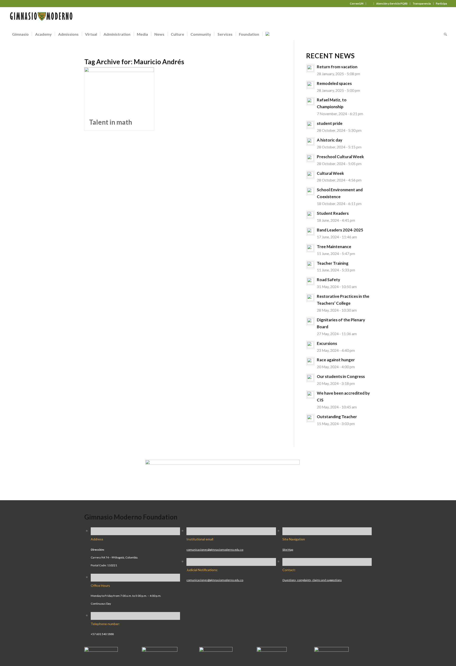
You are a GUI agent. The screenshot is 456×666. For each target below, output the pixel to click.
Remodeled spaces (334, 83)
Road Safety (328, 279)
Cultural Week (330, 173)
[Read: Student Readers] (310, 215)
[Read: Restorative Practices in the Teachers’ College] (310, 298)
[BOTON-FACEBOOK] (101, 650)
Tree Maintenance (334, 246)
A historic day (329, 139)
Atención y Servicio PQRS (392, 3)
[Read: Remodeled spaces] (310, 85)
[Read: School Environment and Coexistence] (310, 191)
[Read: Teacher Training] (310, 264)
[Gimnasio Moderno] (41, 17)
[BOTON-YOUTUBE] (216, 650)
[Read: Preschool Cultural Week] (310, 158)
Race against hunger (336, 359)
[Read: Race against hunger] (310, 361)
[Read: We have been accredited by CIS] (310, 394)
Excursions (327, 343)
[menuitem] (356, 3)
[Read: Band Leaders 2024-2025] (310, 231)
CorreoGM (356, 3)
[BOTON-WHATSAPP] (331, 650)
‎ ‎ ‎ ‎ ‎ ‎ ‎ (369, 3)
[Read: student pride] (310, 125)
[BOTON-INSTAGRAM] (159, 650)
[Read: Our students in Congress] (310, 378)
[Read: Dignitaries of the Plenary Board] (310, 321)
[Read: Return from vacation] (310, 68)
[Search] (444, 34)
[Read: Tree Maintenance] (310, 248)
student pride (329, 123)
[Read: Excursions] (310, 345)
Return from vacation (337, 66)
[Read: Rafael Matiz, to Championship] (310, 101)
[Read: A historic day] (310, 141)
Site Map (287, 549)
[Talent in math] (119, 90)
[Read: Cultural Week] (310, 175)
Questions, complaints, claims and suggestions (312, 580)
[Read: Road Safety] (310, 281)
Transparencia (422, 3)
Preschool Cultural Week (340, 156)
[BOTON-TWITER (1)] (272, 650)
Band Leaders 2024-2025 (340, 229)
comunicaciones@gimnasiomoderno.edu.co (214, 549)
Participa (441, 3)
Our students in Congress (341, 376)
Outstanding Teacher (337, 416)
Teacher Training (332, 263)
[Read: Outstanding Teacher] (310, 418)
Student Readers (333, 213)
